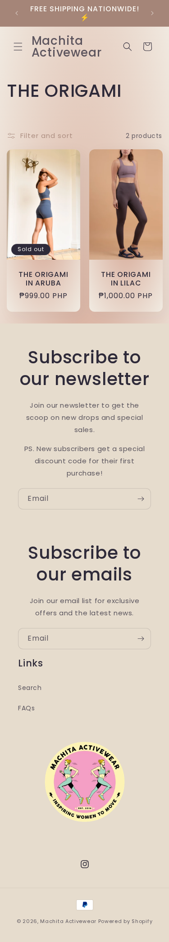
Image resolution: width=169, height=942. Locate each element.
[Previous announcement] (17, 13)
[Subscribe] (141, 498)
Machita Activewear (68, 921)
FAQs (26, 708)
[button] (18, 47)
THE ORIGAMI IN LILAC (125, 278)
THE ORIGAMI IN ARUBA (43, 278)
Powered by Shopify (125, 921)
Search (30, 687)
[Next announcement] (152, 13)
